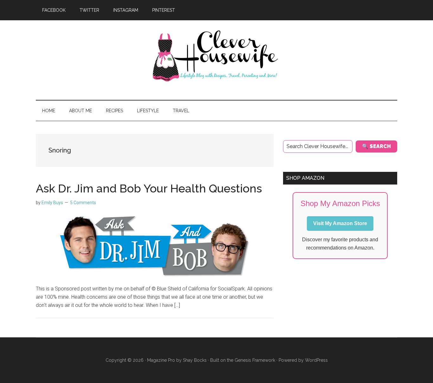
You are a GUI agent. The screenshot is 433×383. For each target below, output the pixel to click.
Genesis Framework (255, 360)
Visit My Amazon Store (340, 223)
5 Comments (83, 202)
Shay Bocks (195, 360)
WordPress (316, 360)
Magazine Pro (161, 360)
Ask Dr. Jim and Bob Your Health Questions (149, 188)
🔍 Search (376, 146)
